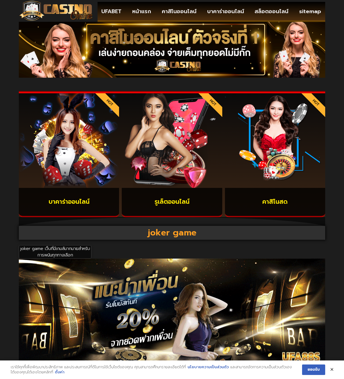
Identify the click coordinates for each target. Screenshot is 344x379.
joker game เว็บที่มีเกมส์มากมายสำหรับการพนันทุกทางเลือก (55, 251)
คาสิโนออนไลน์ (179, 11)
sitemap (310, 11)
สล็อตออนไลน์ (271, 11)
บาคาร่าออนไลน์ (225, 11)
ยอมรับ (313, 369)
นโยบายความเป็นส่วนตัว (208, 367)
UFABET (111, 11)
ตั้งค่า (59, 372)
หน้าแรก (141, 11)
